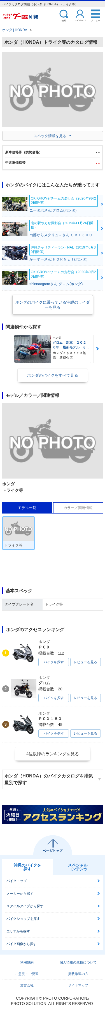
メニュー (95, 20)
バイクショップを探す (23, 919)
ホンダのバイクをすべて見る (52, 375)
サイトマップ (78, 985)
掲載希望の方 (78, 974)
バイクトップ (16, 881)
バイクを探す (54, 662)
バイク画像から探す (21, 944)
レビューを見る (85, 662)
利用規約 (27, 962)
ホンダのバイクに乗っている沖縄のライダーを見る (52, 305)
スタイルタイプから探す (24, 906)
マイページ (80, 20)
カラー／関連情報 (78, 508)
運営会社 (27, 985)
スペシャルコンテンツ (78, 867)
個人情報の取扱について (78, 962)
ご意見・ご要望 (27, 974)
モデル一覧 (27, 508)
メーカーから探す (19, 894)
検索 (64, 20)
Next (97, 349)
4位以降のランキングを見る (52, 753)
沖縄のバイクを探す (27, 867)
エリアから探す (18, 931)
